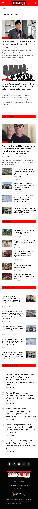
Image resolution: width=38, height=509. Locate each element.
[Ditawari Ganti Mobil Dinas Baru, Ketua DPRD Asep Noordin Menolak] (19, 29)
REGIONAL (5, 80)
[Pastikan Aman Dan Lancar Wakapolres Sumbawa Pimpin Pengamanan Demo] (7, 266)
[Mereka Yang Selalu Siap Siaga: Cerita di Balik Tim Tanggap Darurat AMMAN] (7, 276)
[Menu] (3, 3)
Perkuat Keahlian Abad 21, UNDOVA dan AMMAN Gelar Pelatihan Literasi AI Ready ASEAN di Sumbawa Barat (25, 210)
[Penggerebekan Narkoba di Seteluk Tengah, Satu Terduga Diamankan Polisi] (7, 243)
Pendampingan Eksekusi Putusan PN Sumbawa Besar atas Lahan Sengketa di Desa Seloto (25, 232)
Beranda (4, 8)
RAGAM (5, 142)
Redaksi (30, 499)
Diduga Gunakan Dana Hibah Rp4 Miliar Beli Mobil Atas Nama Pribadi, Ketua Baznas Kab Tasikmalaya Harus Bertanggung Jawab (20, 379)
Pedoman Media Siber (20, 499)
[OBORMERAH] (19, 3)
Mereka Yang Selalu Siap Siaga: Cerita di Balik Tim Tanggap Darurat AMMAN (24, 276)
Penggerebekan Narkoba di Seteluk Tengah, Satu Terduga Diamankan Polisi (24, 242)
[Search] (35, 3)
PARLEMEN (5, 38)
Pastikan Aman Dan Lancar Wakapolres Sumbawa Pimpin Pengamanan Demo (22, 265)
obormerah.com (14, 485)
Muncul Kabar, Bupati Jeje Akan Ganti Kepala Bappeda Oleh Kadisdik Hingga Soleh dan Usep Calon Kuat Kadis (19, 86)
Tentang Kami (9, 499)
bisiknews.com (23, 485)
